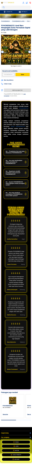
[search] (16, 7)
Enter (22, 74)
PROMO (17, 442)
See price (5, 414)
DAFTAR (8, 16)
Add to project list (17, 90)
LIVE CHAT (16, 459)
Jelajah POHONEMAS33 (18, 126)
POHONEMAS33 (23, 108)
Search (3, 7)
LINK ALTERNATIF (17, 455)
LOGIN (24, 16)
